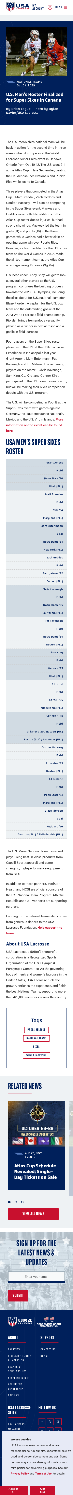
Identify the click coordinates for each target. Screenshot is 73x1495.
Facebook (42, 1421)
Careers (13, 1395)
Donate (45, 1356)
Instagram (58, 1421)
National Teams (36, 1038)
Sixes (36, 1047)
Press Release (37, 1029)
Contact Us (48, 1349)
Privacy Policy (20, 1473)
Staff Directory (19, 1378)
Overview (14, 1349)
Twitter (50, 1421)
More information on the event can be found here (34, 425)
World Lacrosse (36, 1055)
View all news (34, 1214)
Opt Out (42, 1490)
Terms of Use (43, 1473)
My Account (38, 7)
